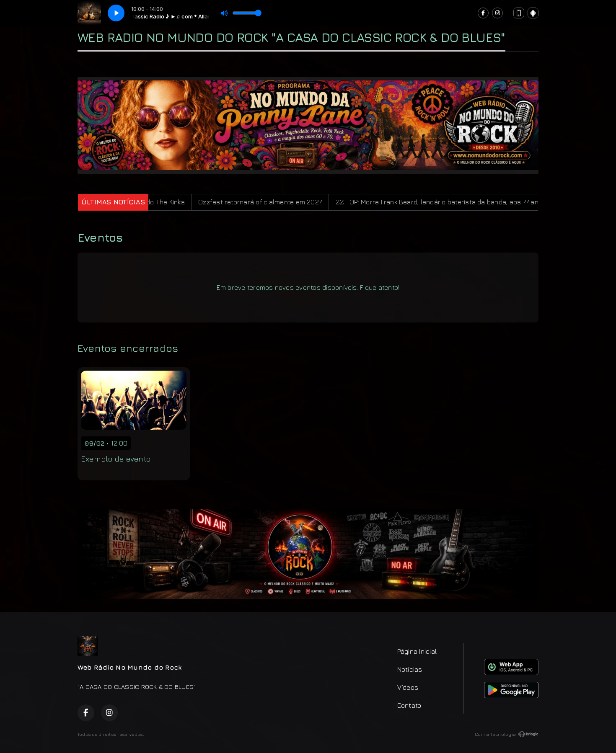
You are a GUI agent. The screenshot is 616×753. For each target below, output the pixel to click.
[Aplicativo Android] (533, 13)
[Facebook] (483, 13)
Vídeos (407, 687)
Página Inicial (417, 651)
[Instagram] (497, 13)
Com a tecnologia (495, 734)
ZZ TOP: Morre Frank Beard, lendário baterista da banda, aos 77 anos (400, 202)
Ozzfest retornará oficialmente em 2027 (219, 202)
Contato (409, 705)
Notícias (409, 669)
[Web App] (518, 13)
